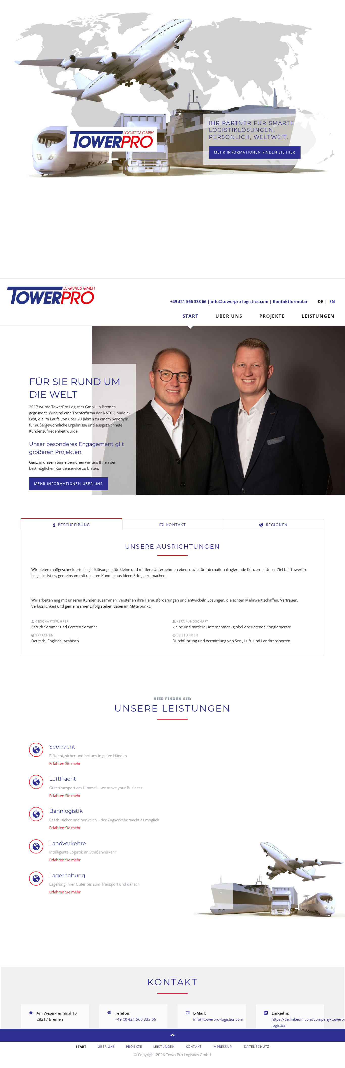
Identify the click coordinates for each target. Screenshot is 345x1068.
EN (332, 301)
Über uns (228, 316)
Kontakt (175, 524)
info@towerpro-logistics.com (239, 301)
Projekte (271, 316)
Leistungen (318, 316)
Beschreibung (73, 524)
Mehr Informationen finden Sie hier (254, 152)
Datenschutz (256, 1046)
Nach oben (172, 1035)
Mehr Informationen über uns (68, 483)
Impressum (223, 1046)
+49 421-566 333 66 (188, 301)
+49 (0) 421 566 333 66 (135, 1019)
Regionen (276, 524)
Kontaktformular (290, 301)
